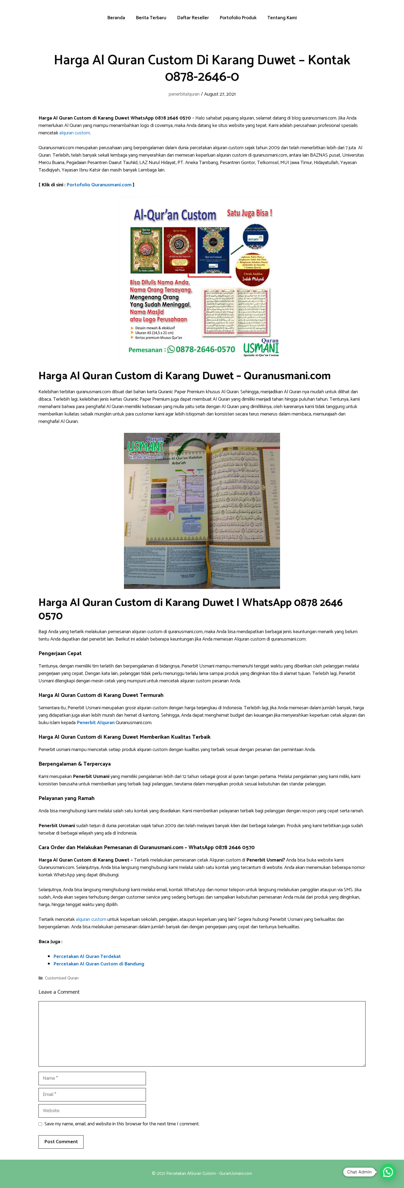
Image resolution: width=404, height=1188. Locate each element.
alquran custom (74, 133)
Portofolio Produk (238, 18)
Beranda (116, 18)
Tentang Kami (282, 18)
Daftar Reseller (193, 18)
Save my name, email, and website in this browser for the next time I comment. (122, 1124)
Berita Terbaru (151, 18)
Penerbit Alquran (96, 723)
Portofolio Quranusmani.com (99, 185)
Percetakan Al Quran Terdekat (87, 956)
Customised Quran (62, 978)
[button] (388, 1172)
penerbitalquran (184, 94)
